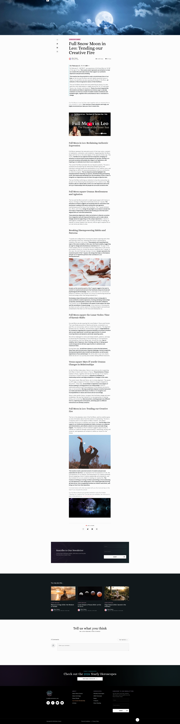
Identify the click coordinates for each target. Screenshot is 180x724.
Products (96, 700)
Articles (74, 703)
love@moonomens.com (52, 698)
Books (95, 698)
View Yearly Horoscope (89, 678)
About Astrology (76, 696)
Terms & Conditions (85, 721)
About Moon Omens (77, 693)
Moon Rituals (75, 698)
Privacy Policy (95, 721)
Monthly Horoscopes (99, 693)
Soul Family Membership (78, 700)
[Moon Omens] (55, 693)
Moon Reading (97, 703)
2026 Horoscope (98, 696)
